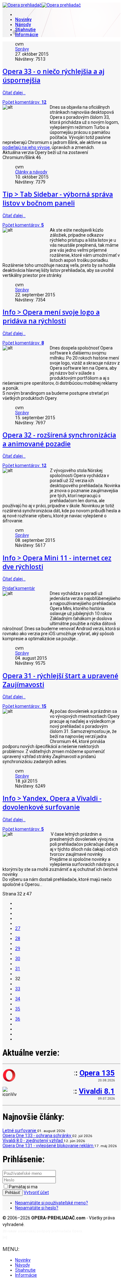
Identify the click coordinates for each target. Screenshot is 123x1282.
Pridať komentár (19, 588)
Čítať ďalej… (14, 92)
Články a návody (31, 171)
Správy (22, 49)
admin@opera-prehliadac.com (34, 1237)
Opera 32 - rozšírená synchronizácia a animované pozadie (59, 439)
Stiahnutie (25, 29)
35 (17, 1008)
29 (17, 948)
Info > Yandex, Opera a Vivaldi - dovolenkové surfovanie (52, 803)
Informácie (26, 34)
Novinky (23, 19)
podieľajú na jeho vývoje (26, 147)
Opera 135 (97, 1073)
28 (17, 938)
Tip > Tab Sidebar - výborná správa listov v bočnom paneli (58, 198)
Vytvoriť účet (36, 1192)
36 (17, 1018)
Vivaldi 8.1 (97, 1091)
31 (17, 968)
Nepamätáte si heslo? (36, 1207)
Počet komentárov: (24, 102)
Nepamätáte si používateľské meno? (51, 1202)
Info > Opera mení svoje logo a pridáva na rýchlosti (51, 316)
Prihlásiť (12, 1192)
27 (17, 928)
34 (17, 998)
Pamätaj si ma (23, 1186)
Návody (23, 24)
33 (17, 988)
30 (17, 958)
